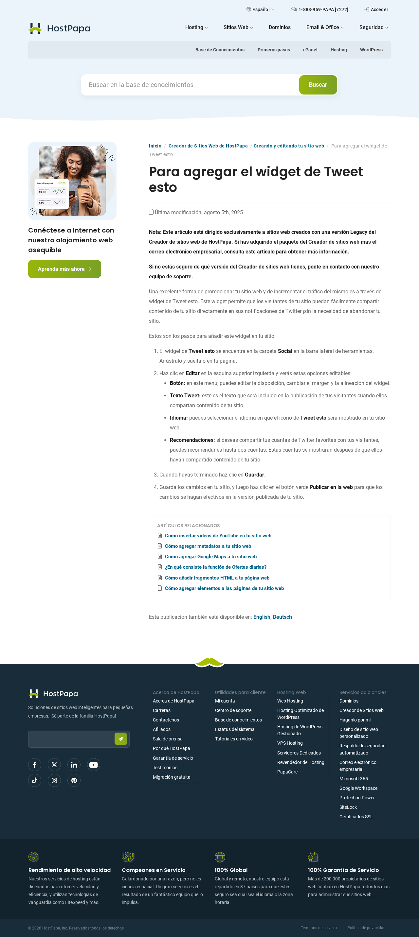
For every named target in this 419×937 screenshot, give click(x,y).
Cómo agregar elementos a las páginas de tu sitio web (224, 588)
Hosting (339, 49)
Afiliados (162, 729)
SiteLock (348, 807)
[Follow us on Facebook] (34, 764)
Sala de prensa (168, 738)
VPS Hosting (290, 743)
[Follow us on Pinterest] (74, 780)
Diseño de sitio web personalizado (358, 733)
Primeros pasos (274, 49)
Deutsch (282, 617)
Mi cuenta (225, 700)
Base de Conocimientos (220, 49)
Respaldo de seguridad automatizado (362, 749)
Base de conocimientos (238, 719)
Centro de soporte (233, 710)
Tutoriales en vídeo (234, 738)
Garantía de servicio (173, 758)
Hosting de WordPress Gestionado (299, 730)
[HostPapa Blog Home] (59, 28)
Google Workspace (358, 788)
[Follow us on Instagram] (54, 780)
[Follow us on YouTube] (93, 764)
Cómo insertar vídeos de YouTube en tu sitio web (218, 536)
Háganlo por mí (355, 719)
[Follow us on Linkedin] (74, 764)
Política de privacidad (366, 928)
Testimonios (165, 767)
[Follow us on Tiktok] (34, 780)
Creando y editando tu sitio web (289, 145)
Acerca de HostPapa (173, 700)
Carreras (162, 710)
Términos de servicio (319, 928)
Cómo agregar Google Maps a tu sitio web (211, 557)
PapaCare (287, 771)
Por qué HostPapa (171, 748)
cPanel (310, 49)
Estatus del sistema (235, 729)
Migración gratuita (172, 777)
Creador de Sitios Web (361, 710)
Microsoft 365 (353, 778)
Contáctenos (166, 719)
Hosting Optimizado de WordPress (300, 714)
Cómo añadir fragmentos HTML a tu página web (217, 578)
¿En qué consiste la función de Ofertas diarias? (215, 567)
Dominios (348, 700)
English (261, 617)
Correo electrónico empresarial (357, 766)
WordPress (371, 49)
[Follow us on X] (54, 764)
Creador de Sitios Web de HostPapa (208, 145)
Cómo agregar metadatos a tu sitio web (208, 546)
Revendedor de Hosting (300, 762)
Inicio (155, 145)
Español (260, 9)
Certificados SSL (356, 816)
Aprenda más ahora (62, 269)
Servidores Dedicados (299, 752)
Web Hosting (290, 700)
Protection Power (357, 797)
